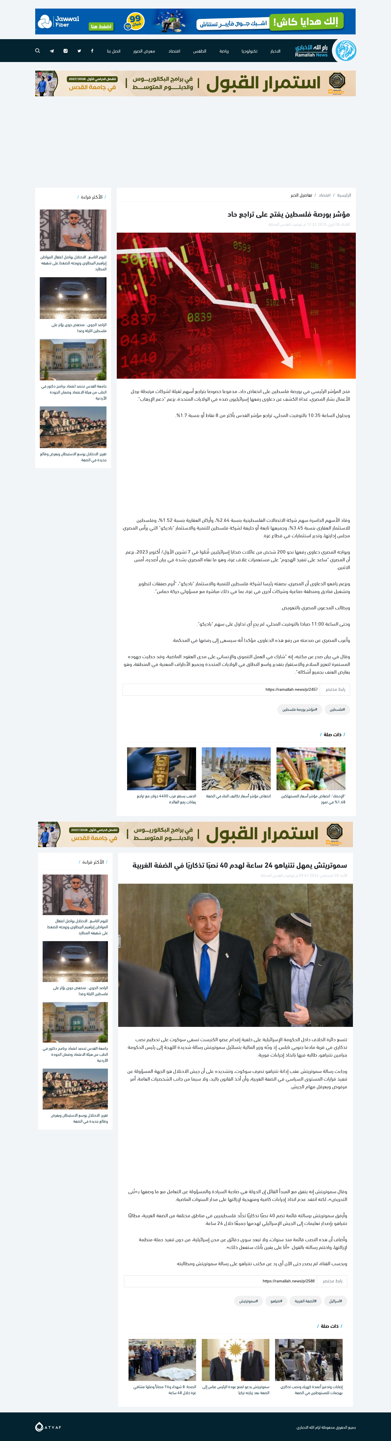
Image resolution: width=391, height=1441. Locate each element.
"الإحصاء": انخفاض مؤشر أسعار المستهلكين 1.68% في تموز (313, 798)
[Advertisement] (195, 142)
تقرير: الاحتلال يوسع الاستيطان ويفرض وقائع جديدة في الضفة (73, 456)
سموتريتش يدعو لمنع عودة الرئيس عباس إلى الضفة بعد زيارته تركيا (235, 1389)
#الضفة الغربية (306, 1300)
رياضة (224, 50)
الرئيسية (344, 194)
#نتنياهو (276, 1300)
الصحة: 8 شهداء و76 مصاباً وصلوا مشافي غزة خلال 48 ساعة (164, 1389)
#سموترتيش (248, 1300)
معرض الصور (144, 50)
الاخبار (275, 50)
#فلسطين (337, 708)
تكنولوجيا (249, 50)
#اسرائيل (335, 1300)
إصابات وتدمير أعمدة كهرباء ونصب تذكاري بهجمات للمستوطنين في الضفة (312, 1389)
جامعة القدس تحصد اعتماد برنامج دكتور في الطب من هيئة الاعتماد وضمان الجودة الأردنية (73, 391)
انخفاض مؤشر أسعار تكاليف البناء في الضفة (238, 795)
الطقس (199, 50)
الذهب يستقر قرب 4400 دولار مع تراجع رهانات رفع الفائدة (166, 798)
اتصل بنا (114, 50)
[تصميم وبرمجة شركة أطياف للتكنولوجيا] (48, 1426)
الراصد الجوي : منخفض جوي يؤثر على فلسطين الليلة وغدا (79, 327)
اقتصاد (174, 50)
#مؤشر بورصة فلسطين (300, 708)
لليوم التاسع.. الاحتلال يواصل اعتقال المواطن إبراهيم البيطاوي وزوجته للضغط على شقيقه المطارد (73, 262)
